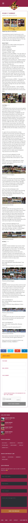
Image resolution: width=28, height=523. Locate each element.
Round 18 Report (9, 422)
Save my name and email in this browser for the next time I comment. (14, 394)
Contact (16, 520)
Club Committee (23, 520)
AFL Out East (4, 442)
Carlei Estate (12, 442)
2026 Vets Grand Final (10, 417)
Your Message (4, 494)
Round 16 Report (9, 431)
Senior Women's (13, 445)
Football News (5, 445)
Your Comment (5, 375)
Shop (11, 520)
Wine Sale (21, 445)
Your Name (4, 360)
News (6, 520)
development (20, 442)
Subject (3, 487)
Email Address (5, 368)
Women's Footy (5, 447)
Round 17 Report (9, 427)
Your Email (3, 480)
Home (2, 520)
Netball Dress (5, 459)
